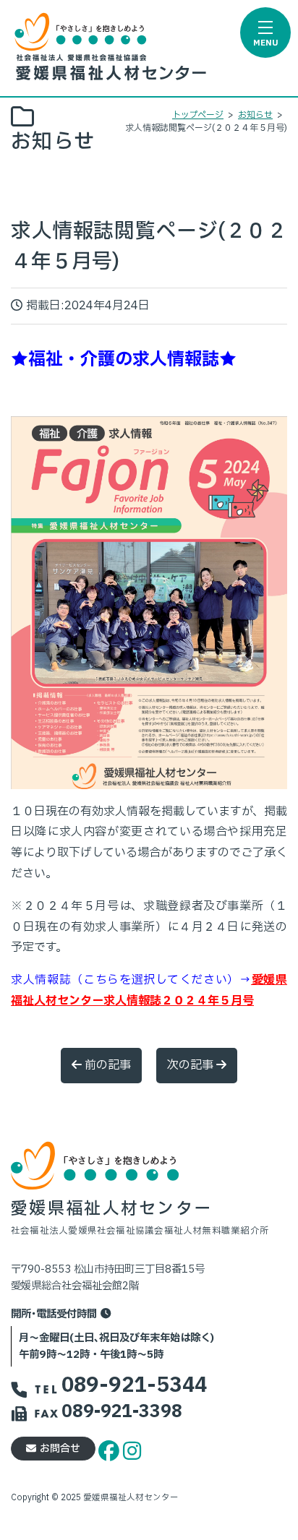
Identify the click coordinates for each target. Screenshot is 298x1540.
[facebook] (110, 1448)
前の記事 (106, 1065)
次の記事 (191, 1065)
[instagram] (132, 1448)
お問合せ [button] (60, 1448)
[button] (265, 32)
